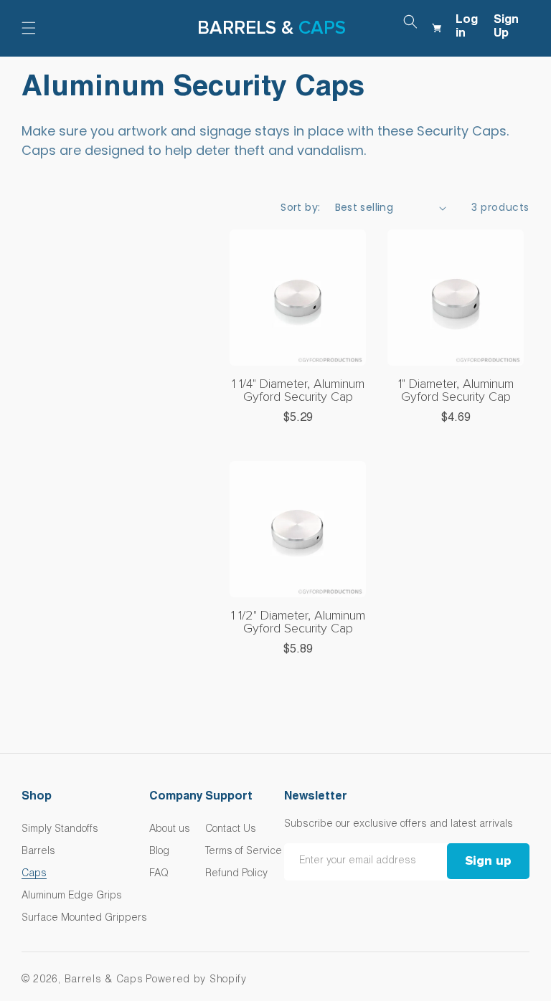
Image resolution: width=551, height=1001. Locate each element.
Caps (322, 28)
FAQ (159, 874)
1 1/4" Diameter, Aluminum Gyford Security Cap (298, 391)
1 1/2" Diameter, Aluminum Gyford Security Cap (298, 622)
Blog (159, 852)
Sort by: (300, 207)
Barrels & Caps (104, 980)
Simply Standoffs (60, 830)
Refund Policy (236, 874)
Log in (467, 27)
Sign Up (506, 27)
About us (169, 830)
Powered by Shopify (196, 980)
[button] (29, 28)
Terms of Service (243, 852)
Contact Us (230, 830)
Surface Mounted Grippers (84, 919)
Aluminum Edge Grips (72, 896)
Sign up (488, 861)
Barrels (38, 852)
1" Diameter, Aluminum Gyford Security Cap (456, 391)
